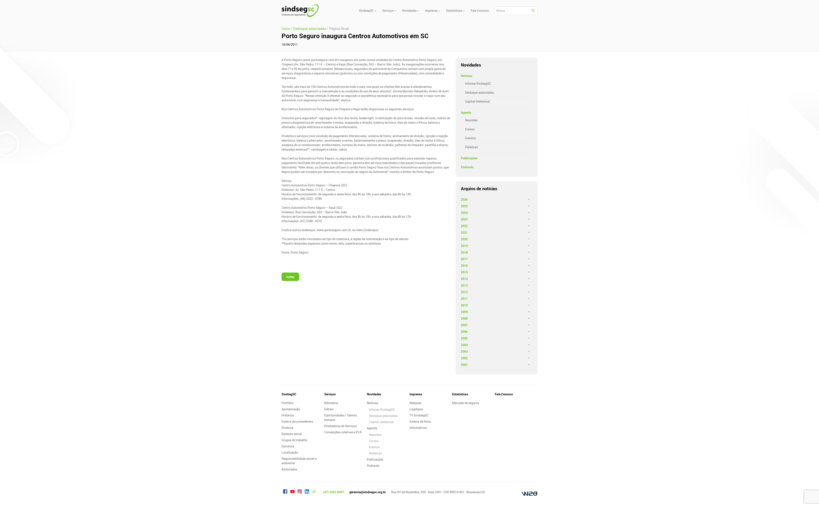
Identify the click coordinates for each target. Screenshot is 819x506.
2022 (464, 226)
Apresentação (291, 409)
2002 (464, 358)
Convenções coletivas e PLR (343, 432)
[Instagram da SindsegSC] (300, 492)
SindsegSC (289, 394)
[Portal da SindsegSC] (314, 492)
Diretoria (287, 428)
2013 (464, 285)
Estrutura (288, 446)
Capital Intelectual (477, 101)
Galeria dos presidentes (297, 421)
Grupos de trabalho (294, 440)
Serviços (330, 394)
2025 (464, 206)
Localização (290, 452)
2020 (464, 239)
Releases (415, 403)
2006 (464, 332)
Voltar (290, 277)
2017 (464, 259)
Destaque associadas (479, 92)
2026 (464, 199)
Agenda (466, 112)
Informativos (418, 428)
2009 (464, 312)
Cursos (470, 129)
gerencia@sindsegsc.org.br (367, 492)
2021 (464, 233)
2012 (464, 292)
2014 (464, 279)
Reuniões (471, 120)
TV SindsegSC (419, 415)
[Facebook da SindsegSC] (285, 492)
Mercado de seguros (465, 403)
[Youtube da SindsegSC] (292, 492)
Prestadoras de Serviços (340, 426)
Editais (329, 409)
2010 (464, 305)
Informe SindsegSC (478, 83)
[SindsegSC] (300, 10)
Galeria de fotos (420, 421)
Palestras (471, 147)
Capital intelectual (381, 422)
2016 (464, 266)
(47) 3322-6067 (333, 492)
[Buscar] (533, 10)
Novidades (374, 394)
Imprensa (416, 394)
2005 (464, 338)
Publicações (469, 158)
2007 (464, 325)
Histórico (288, 415)
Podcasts (467, 167)
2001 (464, 365)
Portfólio (287, 403)
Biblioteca (331, 403)
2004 (464, 345)
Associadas (289, 469)
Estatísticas (460, 394)
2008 (464, 318)
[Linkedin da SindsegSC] (307, 492)
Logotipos (416, 409)
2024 (464, 213)
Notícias (466, 76)
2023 (464, 219)
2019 (464, 246)
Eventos (470, 138)
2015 (464, 272)
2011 (464, 299)
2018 (464, 252)
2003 (464, 351)
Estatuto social (292, 434)
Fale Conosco (504, 394)
